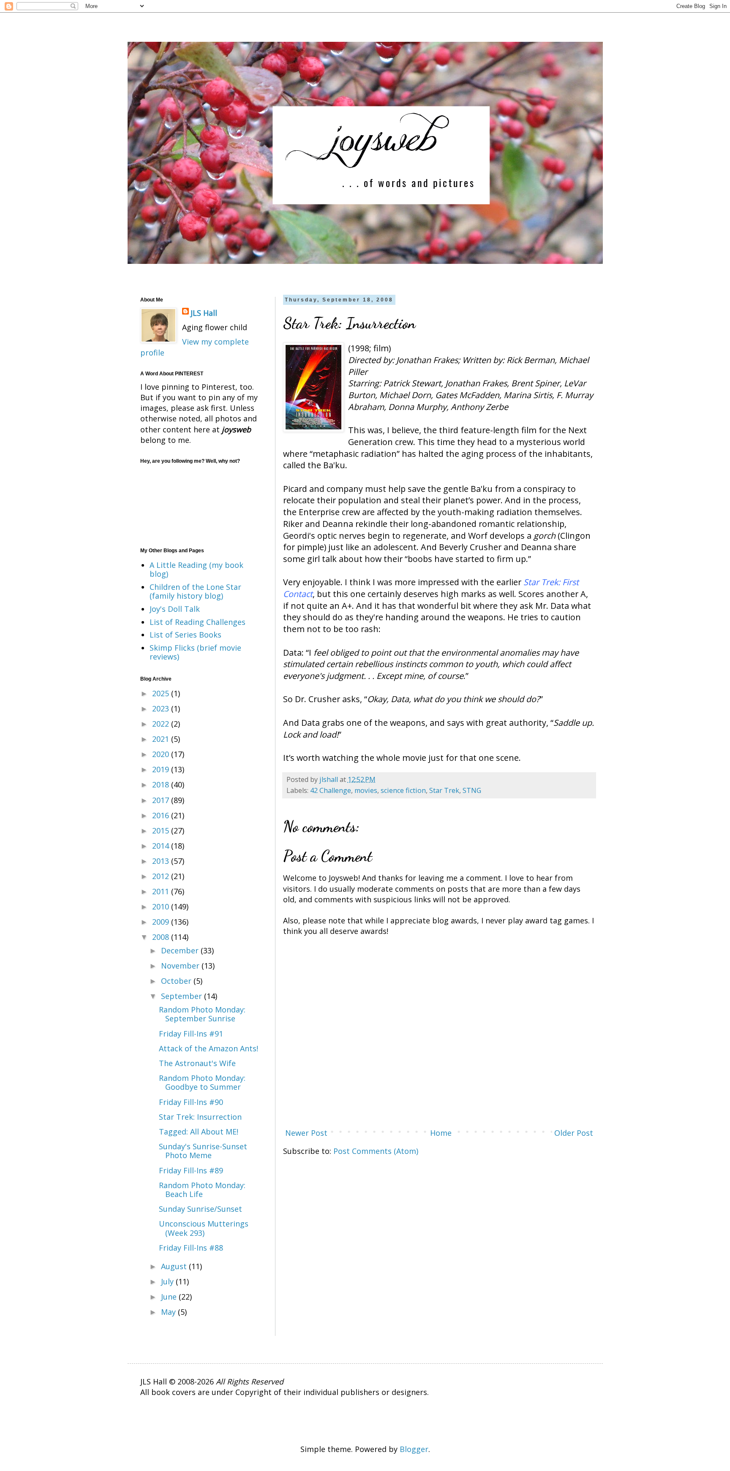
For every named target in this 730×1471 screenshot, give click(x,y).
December (181, 950)
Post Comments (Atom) (375, 1151)
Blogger (414, 1449)
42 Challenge (330, 790)
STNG (472, 790)
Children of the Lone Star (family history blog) (195, 591)
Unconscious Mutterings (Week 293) (203, 1228)
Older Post (573, 1133)
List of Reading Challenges (197, 622)
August (175, 1266)
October (177, 981)
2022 (161, 724)
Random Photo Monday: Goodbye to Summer (202, 1082)
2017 (161, 800)
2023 (161, 708)
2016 (161, 815)
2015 (161, 830)
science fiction (403, 790)
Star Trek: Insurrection (200, 1117)
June (170, 1297)
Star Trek (444, 790)
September (182, 996)
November (181, 966)
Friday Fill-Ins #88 (191, 1248)
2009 (161, 922)
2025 (161, 693)
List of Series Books (185, 635)
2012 (161, 876)
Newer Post (306, 1133)
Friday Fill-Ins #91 (191, 1034)
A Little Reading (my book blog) (196, 569)
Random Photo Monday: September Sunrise (202, 1014)
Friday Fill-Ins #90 (191, 1102)
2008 (161, 937)
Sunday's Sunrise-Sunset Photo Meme (203, 1151)
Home (441, 1133)
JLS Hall (204, 313)
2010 (161, 906)
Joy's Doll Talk (175, 609)
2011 (161, 891)
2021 (161, 739)
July (168, 1281)
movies (365, 790)
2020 (161, 754)
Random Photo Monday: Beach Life (202, 1190)
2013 (161, 861)
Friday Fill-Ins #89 (191, 1170)
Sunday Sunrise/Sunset (200, 1209)
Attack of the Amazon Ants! (208, 1048)
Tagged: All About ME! (198, 1131)
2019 (161, 769)
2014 (161, 846)
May (169, 1312)
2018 (161, 784)
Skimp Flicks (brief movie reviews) (195, 652)
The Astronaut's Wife (197, 1063)
